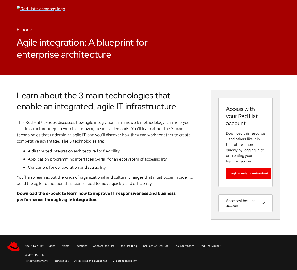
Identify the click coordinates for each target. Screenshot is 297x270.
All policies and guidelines (90, 261)
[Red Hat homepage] (103, 9)
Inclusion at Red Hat (155, 246)
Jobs (52, 246)
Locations (81, 246)
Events (65, 246)
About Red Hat (34, 246)
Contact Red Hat (103, 246)
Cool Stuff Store (184, 246)
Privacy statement (36, 261)
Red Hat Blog (128, 246)
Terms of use (61, 261)
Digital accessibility (125, 261)
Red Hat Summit (210, 246)
